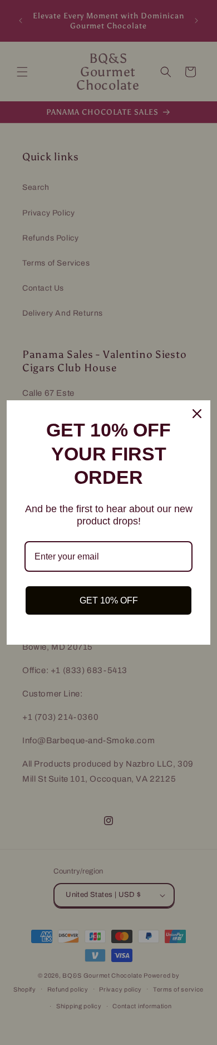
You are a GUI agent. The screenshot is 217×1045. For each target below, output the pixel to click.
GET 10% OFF (109, 600)
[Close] (197, 413)
